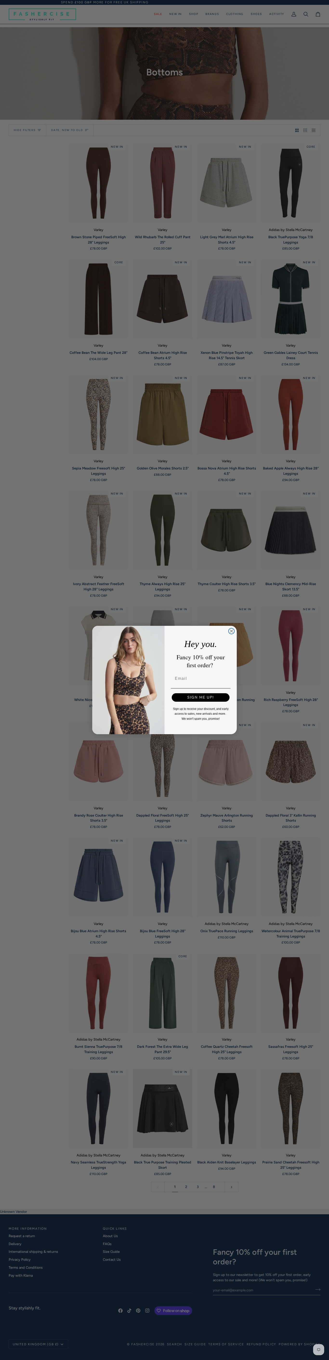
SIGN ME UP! (200, 697)
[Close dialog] (231, 631)
